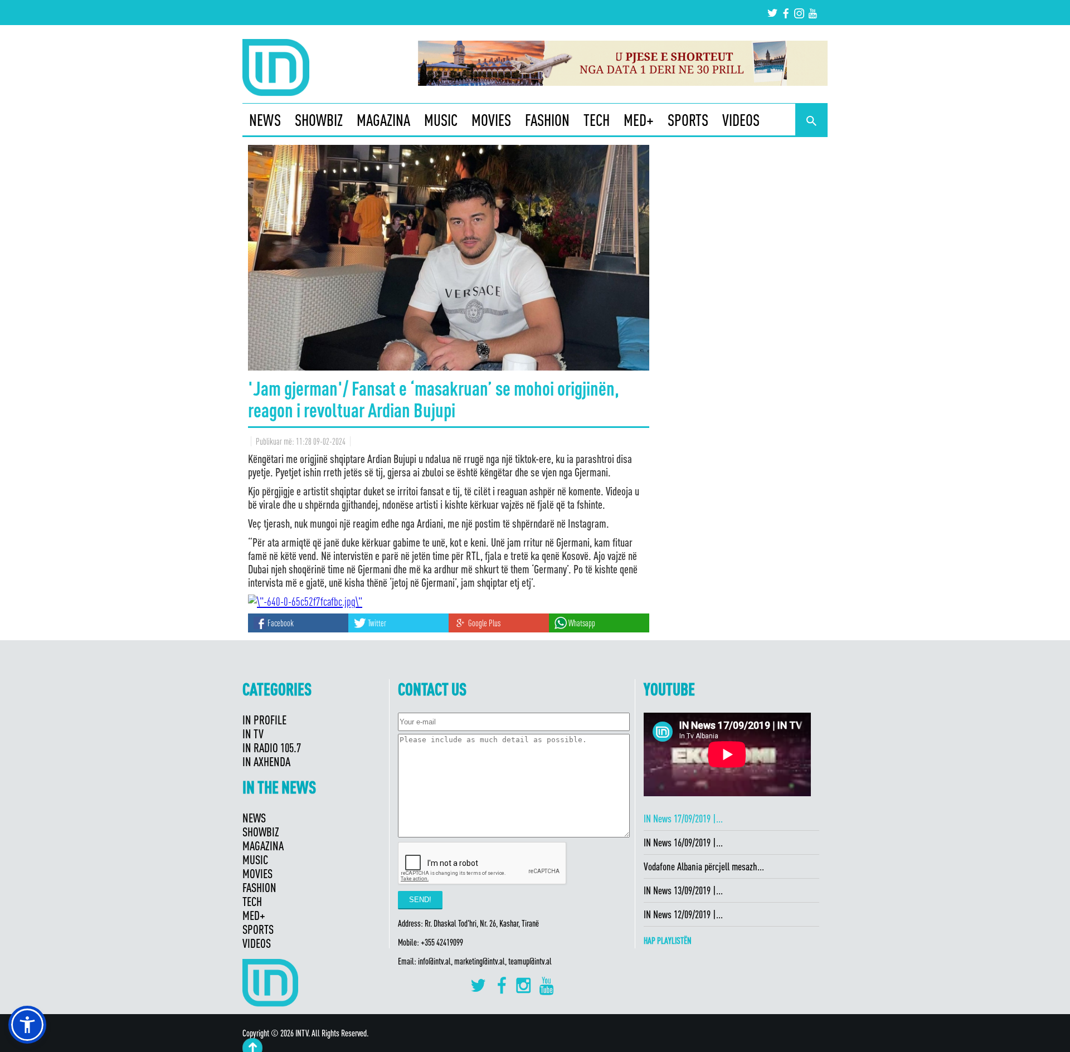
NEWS (265, 119)
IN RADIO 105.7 (271, 747)
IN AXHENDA (266, 761)
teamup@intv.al (530, 961)
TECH (596, 119)
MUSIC (441, 119)
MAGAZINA (383, 119)
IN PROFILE (264, 720)
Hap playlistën (668, 941)
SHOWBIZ (319, 119)
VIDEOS (741, 119)
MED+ (639, 119)
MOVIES (491, 119)
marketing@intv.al (479, 961)
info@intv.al (434, 961)
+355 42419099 (442, 942)
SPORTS (688, 119)
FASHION (547, 119)
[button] (27, 1025)
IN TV (253, 734)
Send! (420, 899)
